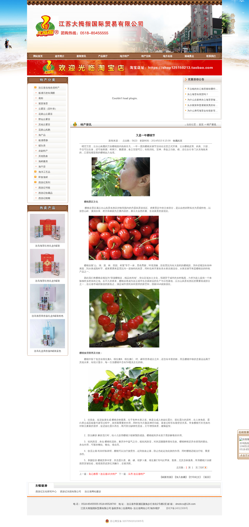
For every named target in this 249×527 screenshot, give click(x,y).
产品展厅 (103, 56)
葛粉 (41, 98)
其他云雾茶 (44, 124)
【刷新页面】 (167, 477)
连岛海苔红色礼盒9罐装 (47, 280)
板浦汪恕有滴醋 (47, 93)
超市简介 (59, 56)
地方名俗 (167, 56)
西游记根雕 (44, 198)
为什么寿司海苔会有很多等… (202, 110)
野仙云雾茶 (44, 119)
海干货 (42, 166)
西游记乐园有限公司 (70, 491)
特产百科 (146, 56)
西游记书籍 (44, 187)
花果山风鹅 (44, 129)
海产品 (42, 135)
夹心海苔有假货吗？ (197, 94)
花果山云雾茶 (46, 114)
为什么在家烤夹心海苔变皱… (202, 99)
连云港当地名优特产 (49, 87)
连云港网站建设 (93, 491)
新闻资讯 (81, 56)
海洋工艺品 (44, 172)
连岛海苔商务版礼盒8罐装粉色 (47, 316)
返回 (207, 477)
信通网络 (127, 508)
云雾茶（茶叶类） (48, 108)
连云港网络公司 (141, 508)
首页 (200, 124)
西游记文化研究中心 (46, 491)
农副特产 (43, 150)
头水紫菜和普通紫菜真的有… (202, 105)
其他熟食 (43, 156)
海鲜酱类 (43, 161)
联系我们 (211, 56)
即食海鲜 (43, 177)
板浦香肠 (43, 140)
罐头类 (42, 145)
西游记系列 (44, 182)
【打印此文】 (195, 477)
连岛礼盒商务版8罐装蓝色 (47, 351)
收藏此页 (177, 140)
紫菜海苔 (43, 103)
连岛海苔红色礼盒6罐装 (47, 245)
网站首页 (38, 56)
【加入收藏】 (181, 477)
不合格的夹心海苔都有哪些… (202, 89)
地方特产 (124, 56)
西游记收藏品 (46, 193)
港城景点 (189, 56)
